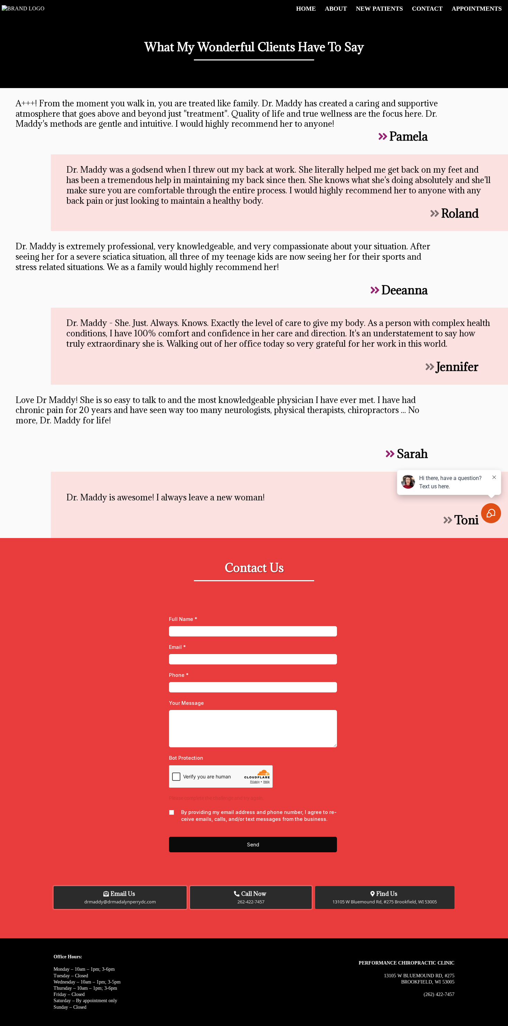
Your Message (186, 703)
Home (306, 8)
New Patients (379, 8)
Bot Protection (186, 758)
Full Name (183, 619)
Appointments (477, 8)
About (336, 8)
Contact (427, 8)
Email (177, 647)
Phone (179, 675)
